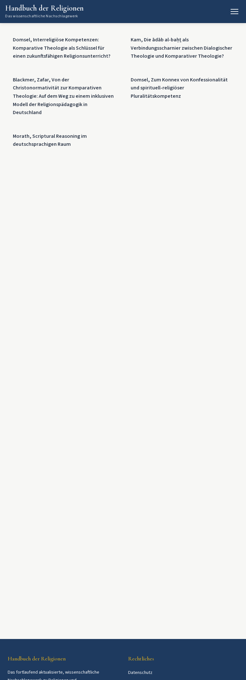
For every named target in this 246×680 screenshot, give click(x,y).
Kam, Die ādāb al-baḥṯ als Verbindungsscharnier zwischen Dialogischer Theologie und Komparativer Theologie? (181, 48)
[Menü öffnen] (234, 11)
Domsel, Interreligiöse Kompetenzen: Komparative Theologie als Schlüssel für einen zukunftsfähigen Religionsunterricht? (62, 48)
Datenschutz (140, 672)
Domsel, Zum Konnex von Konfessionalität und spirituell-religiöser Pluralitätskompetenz (179, 88)
